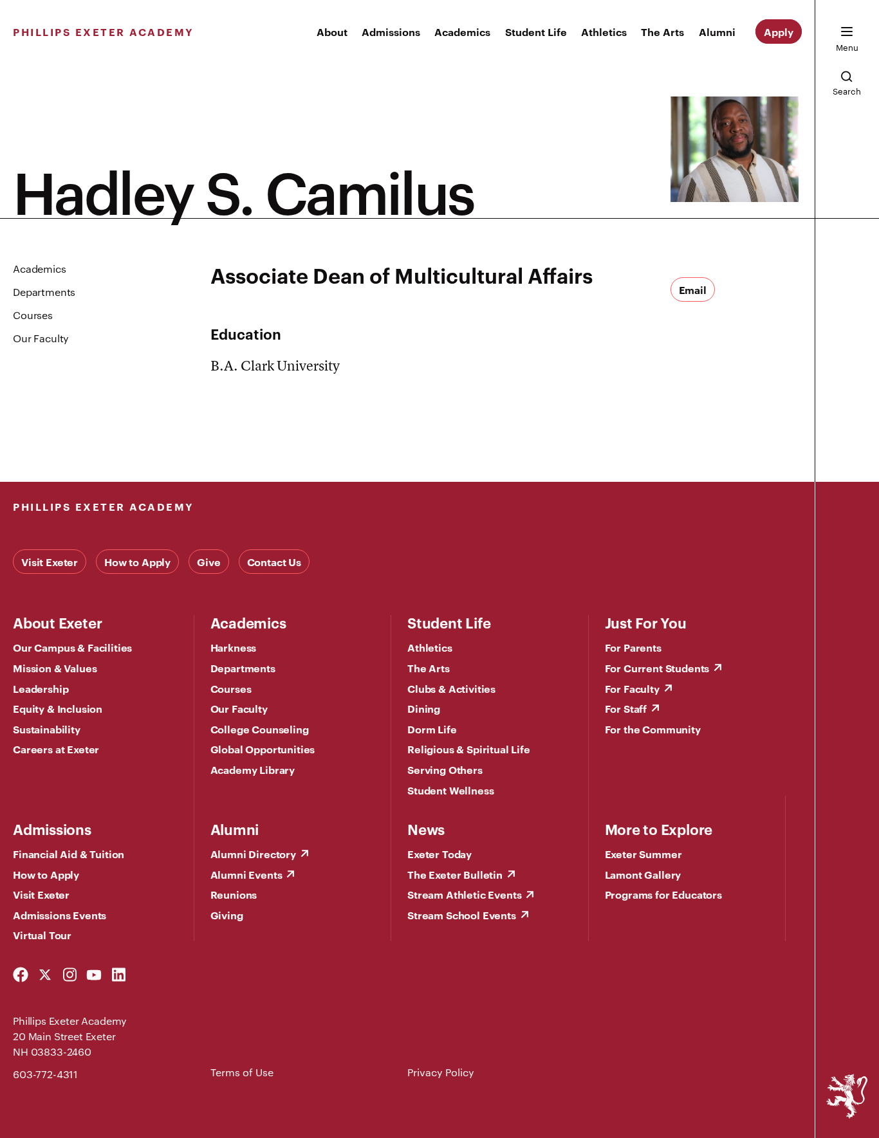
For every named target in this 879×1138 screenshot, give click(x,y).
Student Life (536, 31)
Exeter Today (439, 854)
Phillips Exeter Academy (103, 31)
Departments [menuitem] (44, 291)
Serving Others (445, 769)
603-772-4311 (45, 1074)
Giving (226, 915)
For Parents (633, 647)
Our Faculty (239, 708)
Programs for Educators (663, 894)
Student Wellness (450, 790)
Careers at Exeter (56, 749)
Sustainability (46, 729)
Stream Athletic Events (464, 894)
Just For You (646, 622)
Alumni (717, 31)
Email (693, 289)
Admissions (391, 31)
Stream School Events (461, 915)
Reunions (233, 894)
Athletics (604, 31)
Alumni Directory (253, 854)
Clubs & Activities (451, 688)
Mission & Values (55, 668)
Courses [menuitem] (33, 315)
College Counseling (259, 729)
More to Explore (659, 828)
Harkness (233, 647)
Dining (423, 708)
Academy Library (252, 769)
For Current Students (657, 668)
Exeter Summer (643, 854)
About (332, 31)
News (426, 828)
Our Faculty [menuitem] (41, 338)
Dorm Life (432, 729)
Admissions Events (59, 915)
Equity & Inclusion (57, 708)
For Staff (626, 708)
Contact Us (274, 562)
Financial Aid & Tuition (68, 854)
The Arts (662, 31)
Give (208, 562)
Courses (231, 688)
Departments (242, 668)
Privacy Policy (440, 1072)
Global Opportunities (262, 749)
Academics (462, 31)
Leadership (40, 688)
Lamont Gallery (643, 874)
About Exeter (57, 622)
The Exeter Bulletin (455, 874)
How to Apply (137, 562)
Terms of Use (241, 1072)
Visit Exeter (49, 562)
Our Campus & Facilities (72, 647)
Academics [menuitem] (39, 268)
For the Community (653, 729)
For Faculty (632, 688)
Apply (778, 31)
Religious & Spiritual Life (468, 749)
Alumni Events (246, 874)
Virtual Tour (42, 935)
